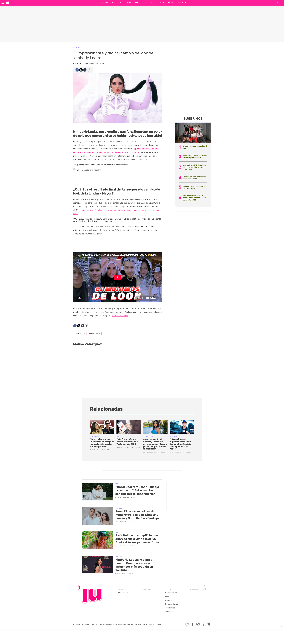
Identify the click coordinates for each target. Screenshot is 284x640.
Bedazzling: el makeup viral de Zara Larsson (194, 187)
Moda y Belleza (157, 3)
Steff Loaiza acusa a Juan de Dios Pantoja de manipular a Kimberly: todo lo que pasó (102, 443)
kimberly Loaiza (94, 333)
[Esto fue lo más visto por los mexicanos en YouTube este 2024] (128, 427)
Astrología (181, 3)
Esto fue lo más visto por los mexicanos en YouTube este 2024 (127, 441)
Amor (170, 3)
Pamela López (104, 449)
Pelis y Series (141, 3)
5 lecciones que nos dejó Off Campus (195, 147)
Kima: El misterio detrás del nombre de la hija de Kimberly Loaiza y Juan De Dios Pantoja (137, 514)
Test (114, 3)
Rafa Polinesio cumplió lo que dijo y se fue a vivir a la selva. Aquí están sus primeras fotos (137, 539)
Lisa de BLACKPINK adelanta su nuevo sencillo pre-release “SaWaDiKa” (195, 167)
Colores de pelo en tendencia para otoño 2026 (195, 178)
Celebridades (125, 3)
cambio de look (80, 333)
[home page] (7, 2)
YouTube (76, 47)
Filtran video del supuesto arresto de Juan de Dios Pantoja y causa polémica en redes (181, 444)
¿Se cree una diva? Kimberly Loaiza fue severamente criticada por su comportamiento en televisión (155, 444)
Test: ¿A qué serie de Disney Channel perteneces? (195, 157)
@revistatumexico (120, 315)
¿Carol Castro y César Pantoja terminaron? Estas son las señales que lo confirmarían (137, 490)
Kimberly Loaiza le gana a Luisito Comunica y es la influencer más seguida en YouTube (134, 565)
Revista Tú (130, 546)
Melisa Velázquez (97, 63)
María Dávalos (135, 447)
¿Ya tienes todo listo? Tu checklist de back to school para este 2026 (194, 197)
